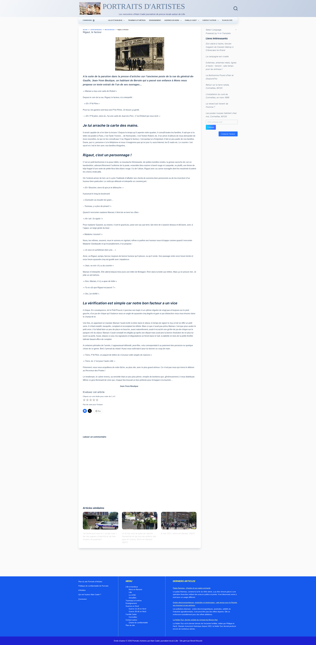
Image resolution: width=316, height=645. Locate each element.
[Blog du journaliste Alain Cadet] (90, 8)
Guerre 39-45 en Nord (137, 611)
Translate (226, 33)
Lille (130, 592)
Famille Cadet (191, 20)
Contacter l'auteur (228, 134)
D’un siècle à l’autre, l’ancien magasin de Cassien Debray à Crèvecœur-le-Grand (219, 47)
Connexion (82, 599)
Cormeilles (133, 617)
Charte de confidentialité (138, 623)
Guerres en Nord (171, 20)
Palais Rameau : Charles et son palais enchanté (191, 588)
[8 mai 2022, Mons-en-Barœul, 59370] (179, 521)
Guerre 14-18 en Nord (137, 609)
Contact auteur (209, 20)
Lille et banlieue (115, 20)
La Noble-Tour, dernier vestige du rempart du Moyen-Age (195, 620)
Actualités (132, 598)
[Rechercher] (236, 8)
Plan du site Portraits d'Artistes (90, 582)
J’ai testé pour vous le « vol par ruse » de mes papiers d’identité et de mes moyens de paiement (100, 536)
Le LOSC (132, 595)
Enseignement (155, 20)
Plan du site (227, 20)
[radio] (84, 400)
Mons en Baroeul (135, 589)
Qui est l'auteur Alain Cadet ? (89, 594)
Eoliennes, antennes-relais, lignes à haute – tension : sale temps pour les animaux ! (221, 65)
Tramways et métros (137, 20)
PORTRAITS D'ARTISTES (144, 6)
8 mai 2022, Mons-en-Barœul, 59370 (178, 533)
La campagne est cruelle (217, 56)
